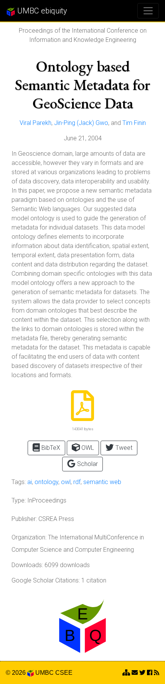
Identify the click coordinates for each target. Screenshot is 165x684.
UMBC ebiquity (41, 10)
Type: (19, 500)
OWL (87, 447)
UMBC (44, 672)
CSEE (64, 672)
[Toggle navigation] (148, 10)
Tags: (19, 482)
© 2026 (16, 672)
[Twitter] (142, 672)
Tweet (123, 447)
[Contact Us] (126, 672)
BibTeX (50, 447)
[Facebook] (149, 672)
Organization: (29, 537)
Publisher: (24, 519)
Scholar (87, 464)
